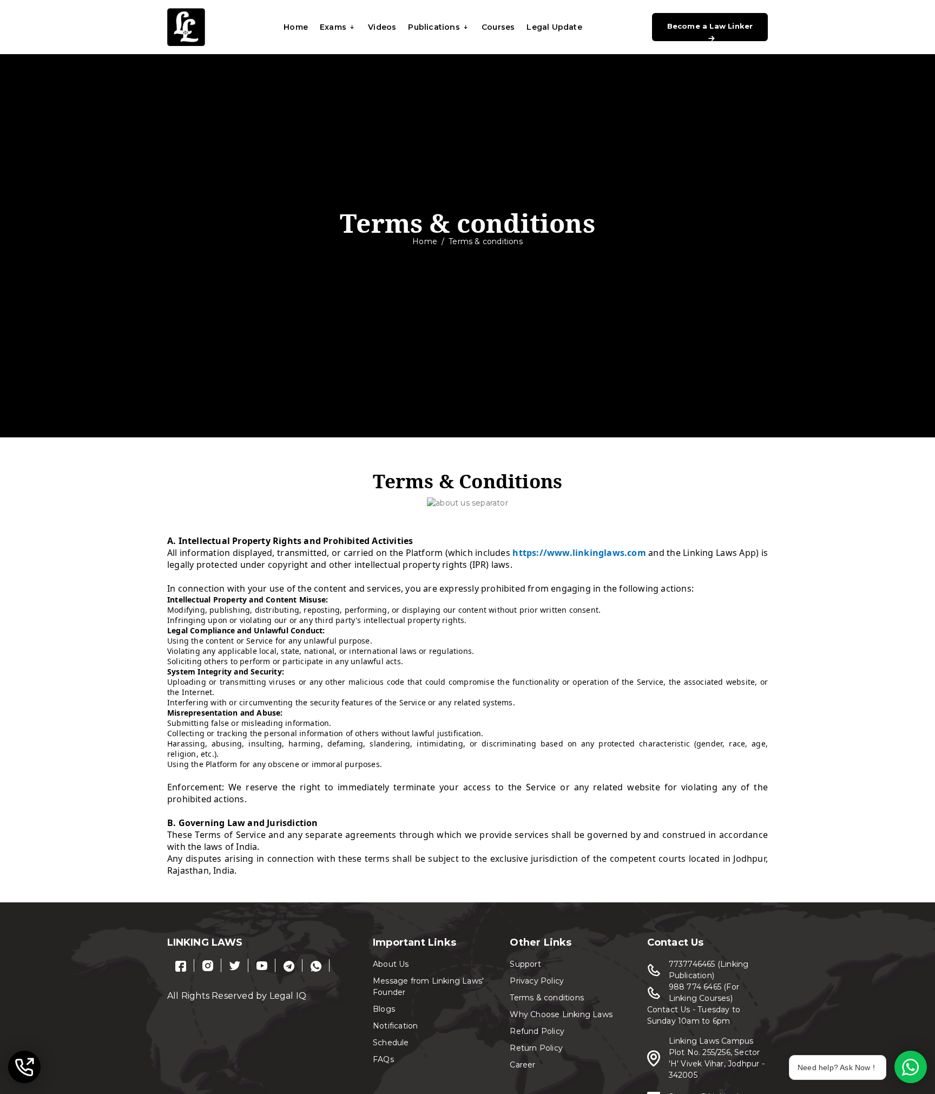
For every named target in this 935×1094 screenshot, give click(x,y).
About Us (391, 964)
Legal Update (554, 27)
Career (522, 1065)
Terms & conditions (547, 998)
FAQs (383, 1059)
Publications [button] (433, 27)
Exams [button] (333, 27)
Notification (395, 1026)
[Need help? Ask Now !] (910, 1067)
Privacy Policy (537, 981)
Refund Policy (537, 1031)
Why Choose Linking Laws (561, 1014)
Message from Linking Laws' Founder (428, 986)
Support (525, 964)
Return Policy (536, 1048)
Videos (382, 27)
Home (296, 27)
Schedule (391, 1042)
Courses (498, 27)
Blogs (384, 1009)
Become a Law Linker (710, 26)
